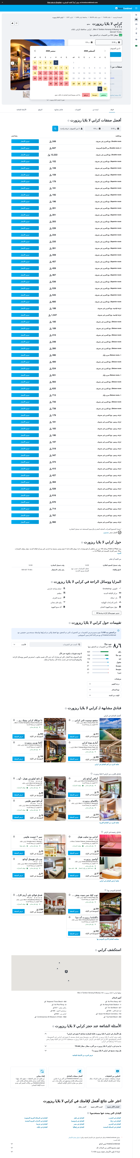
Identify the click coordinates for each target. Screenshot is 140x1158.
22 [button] (74, 78)
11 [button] (95, 73)
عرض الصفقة (74, 736)
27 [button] (84, 83)
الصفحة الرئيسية (117, 17)
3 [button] (99, 68)
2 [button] (105, 68)
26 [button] (89, 83)
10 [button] (100, 73)
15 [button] (74, 73)
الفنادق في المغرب (115, 1118)
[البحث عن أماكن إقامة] (136, 19)
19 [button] (89, 78)
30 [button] (105, 89)
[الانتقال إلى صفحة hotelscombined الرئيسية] (123, 8)
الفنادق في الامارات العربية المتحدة (36, 1121)
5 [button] (89, 68)
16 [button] (105, 78)
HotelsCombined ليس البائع (109, 1143)
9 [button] (105, 73)
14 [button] (79, 73)
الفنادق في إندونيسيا (77, 1121)
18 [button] (95, 78)
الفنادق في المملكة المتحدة (112, 1127)
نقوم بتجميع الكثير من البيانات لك (108, 1147)
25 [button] (95, 83)
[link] (107, 764)
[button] (2, 2)
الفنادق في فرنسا (41, 1124)
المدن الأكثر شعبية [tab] (96, 1107)
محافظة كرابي (83, 17)
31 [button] (100, 89)
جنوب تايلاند (97, 17)
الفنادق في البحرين (115, 1124)
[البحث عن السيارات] (136, 24)
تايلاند (109, 17)
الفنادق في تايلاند (42, 1127)
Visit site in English (54, 2)
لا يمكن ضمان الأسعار (74, 1137)
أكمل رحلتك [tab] (82, 1107)
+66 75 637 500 (116, 32)
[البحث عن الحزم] (136, 28)
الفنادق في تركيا (115, 1121)
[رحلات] (136, 39)
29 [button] (74, 83)
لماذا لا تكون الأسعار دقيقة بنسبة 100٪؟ (105, 1151)
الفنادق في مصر (79, 1124)
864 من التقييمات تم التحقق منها (101, 35)
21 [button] (79, 78)
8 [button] (73, 68)
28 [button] (79, 83)
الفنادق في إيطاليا (78, 1127)
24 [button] (100, 83)
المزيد (119, 553)
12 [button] (89, 73)
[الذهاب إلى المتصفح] (136, 33)
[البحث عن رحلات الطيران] (136, 15)
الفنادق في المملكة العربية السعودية (35, 1118)
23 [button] (105, 83)
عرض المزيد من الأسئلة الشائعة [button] (83, 1055)
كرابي (71, 17)
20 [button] (84, 78)
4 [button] (94, 68)
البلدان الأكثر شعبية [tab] (113, 1107)
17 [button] (100, 78)
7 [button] (78, 68)
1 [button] (73, 62)
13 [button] (84, 73)
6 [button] (84, 68)
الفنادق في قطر (79, 1118)
